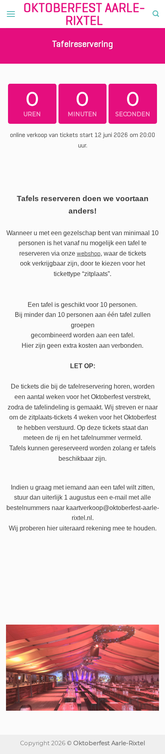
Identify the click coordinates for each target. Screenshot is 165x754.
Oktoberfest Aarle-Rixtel (84, 14)
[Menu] (11, 14)
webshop (89, 253)
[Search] (156, 14)
